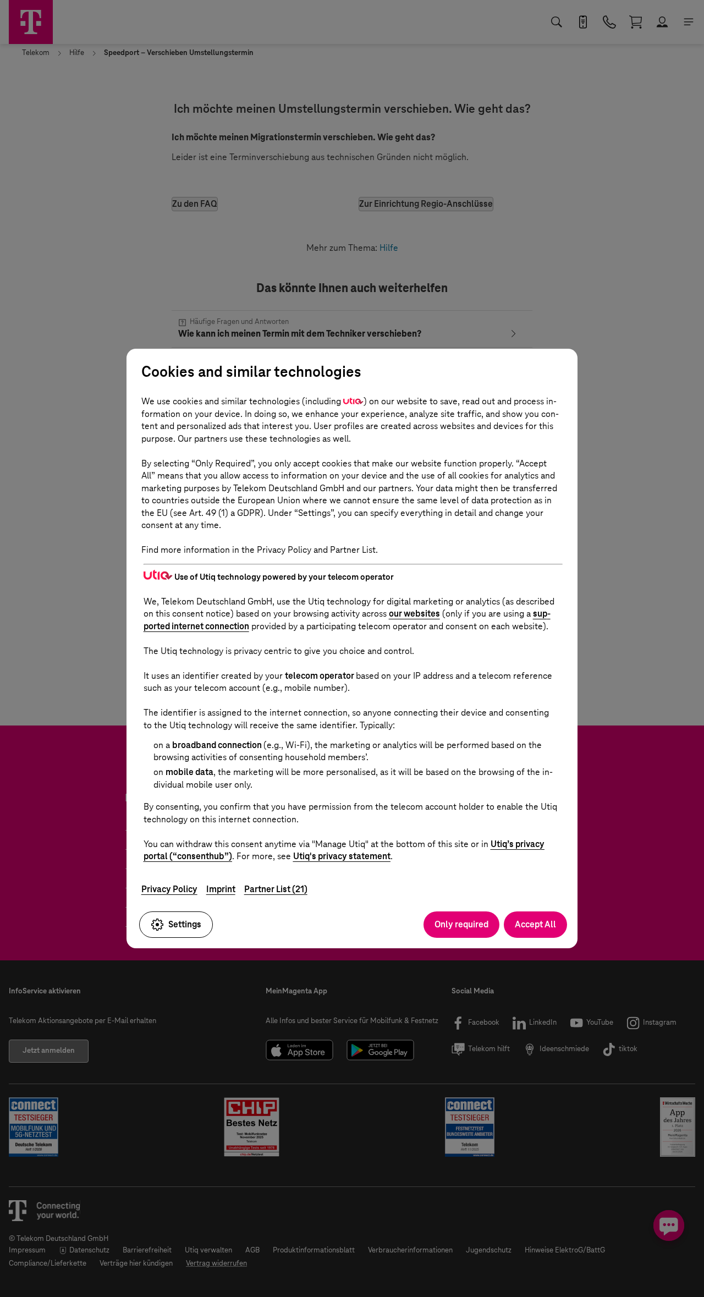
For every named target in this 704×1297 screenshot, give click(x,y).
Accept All (535, 924)
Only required (461, 924)
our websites (414, 613)
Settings (184, 924)
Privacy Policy (169, 889)
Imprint (220, 889)
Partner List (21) (275, 889)
